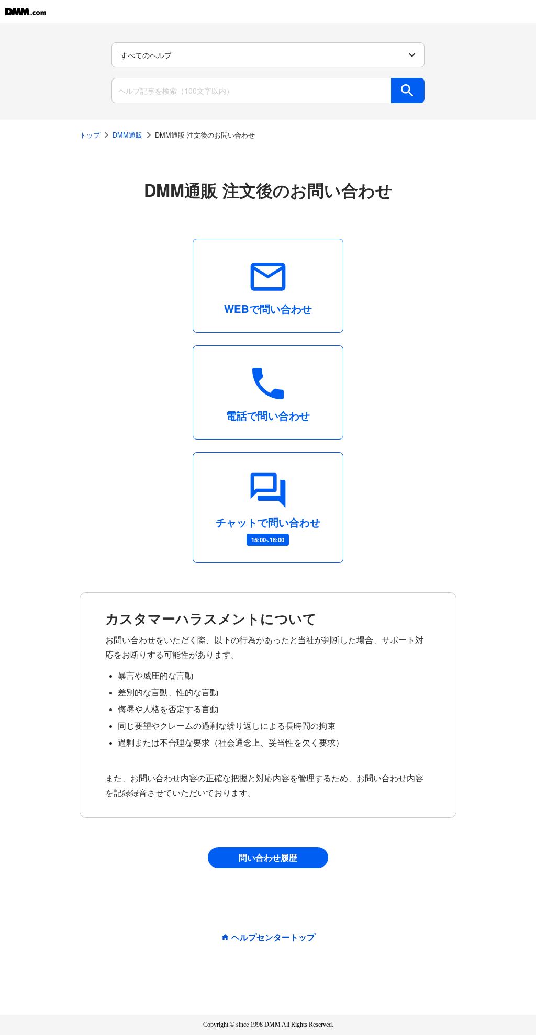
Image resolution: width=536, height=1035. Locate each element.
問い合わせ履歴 (268, 857)
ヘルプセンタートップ (273, 937)
